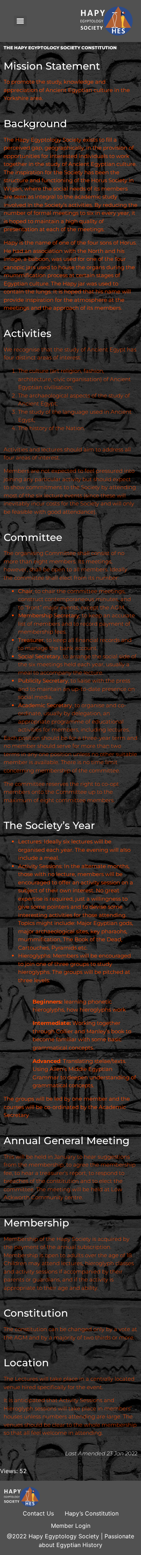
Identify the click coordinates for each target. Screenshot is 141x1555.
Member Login (70, 1525)
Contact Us (38, 1513)
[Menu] (20, 21)
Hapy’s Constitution (92, 1513)
